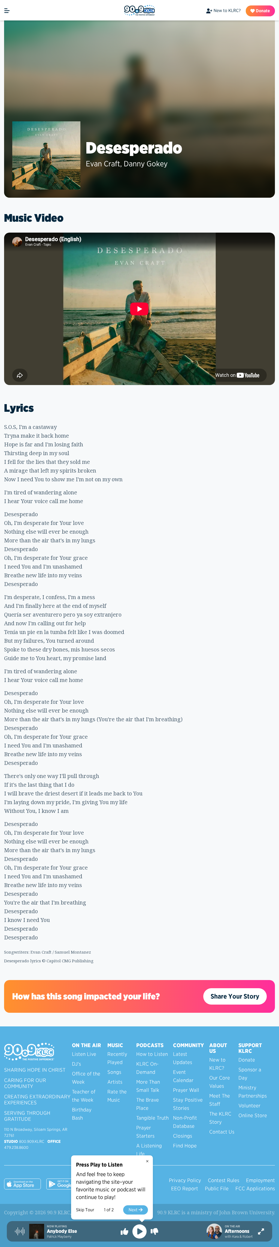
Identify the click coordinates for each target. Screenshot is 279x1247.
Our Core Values (219, 1082)
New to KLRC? (227, 10)
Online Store (252, 1115)
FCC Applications (255, 1188)
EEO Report (184, 1188)
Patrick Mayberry (59, 1236)
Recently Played (117, 1058)
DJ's (76, 1064)
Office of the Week (86, 1078)
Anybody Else (62, 1231)
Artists (114, 1082)
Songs (114, 1072)
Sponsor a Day (249, 1074)
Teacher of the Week (83, 1096)
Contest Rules (223, 1180)
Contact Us (221, 1132)
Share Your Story (235, 996)
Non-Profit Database (185, 1122)
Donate (262, 10)
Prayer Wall (186, 1090)
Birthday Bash (82, 1114)
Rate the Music (117, 1096)
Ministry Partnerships (252, 1092)
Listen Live (84, 1054)
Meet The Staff (219, 1100)
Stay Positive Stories (188, 1104)
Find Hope (185, 1146)
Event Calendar (183, 1076)
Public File (217, 1188)
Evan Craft (103, 163)
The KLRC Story (220, 1118)
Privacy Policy (185, 1180)
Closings (182, 1136)
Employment (260, 1180)
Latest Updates (182, 1058)
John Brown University (246, 1212)
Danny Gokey (146, 163)
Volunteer (249, 1105)
